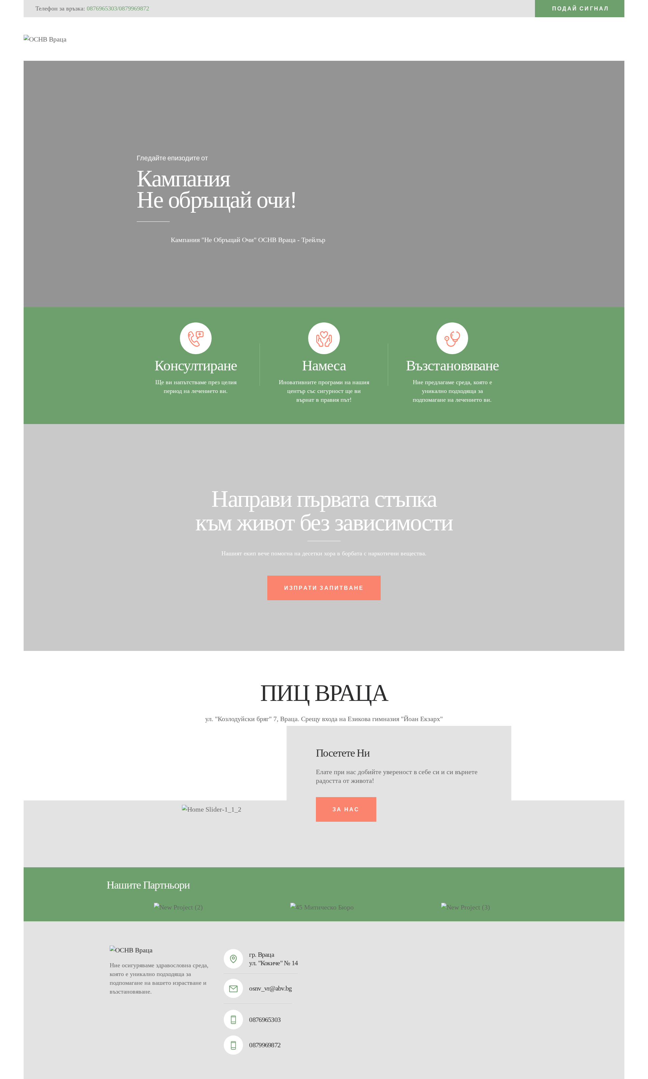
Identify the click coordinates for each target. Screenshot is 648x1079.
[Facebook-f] (616, 38)
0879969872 (134, 8)
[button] (143, 809)
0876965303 (102, 8)
